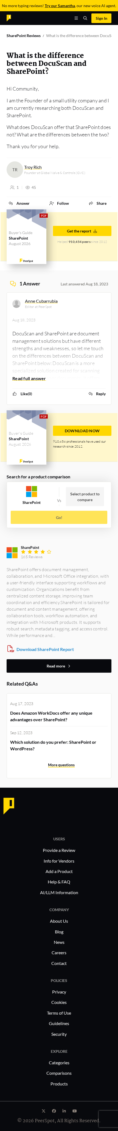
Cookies (59, 1002)
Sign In (101, 18)
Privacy (59, 991)
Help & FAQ (59, 881)
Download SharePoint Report (45, 649)
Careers (59, 952)
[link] (19, 203)
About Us (59, 921)
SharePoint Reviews (24, 35)
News (59, 942)
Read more (56, 666)
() (26, 393)
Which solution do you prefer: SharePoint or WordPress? (53, 745)
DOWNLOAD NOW (82, 430)
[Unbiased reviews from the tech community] (18, 17)
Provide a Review (59, 850)
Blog (59, 931)
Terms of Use (59, 1012)
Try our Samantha (60, 5)
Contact (59, 963)
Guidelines (59, 1023)
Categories (59, 1062)
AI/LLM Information (59, 892)
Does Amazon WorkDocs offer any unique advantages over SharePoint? (51, 716)
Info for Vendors (59, 860)
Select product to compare (85, 497)
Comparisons (59, 1073)
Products (59, 1083)
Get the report (79, 231)
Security (59, 1034)
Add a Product (59, 871)
